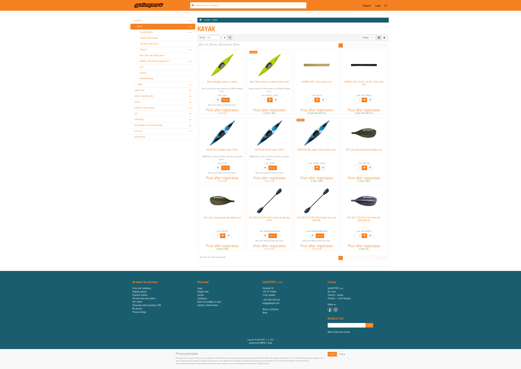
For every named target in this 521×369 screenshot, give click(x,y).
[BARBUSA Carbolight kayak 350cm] (222, 133)
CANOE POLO (139, 90)
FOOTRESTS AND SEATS (149, 44)
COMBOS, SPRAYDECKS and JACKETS (154, 61)
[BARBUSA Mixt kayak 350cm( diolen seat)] (317, 133)
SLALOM (137, 21)
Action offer (139, 137)
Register (367, 5)
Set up (225, 100)
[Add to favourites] (218, 100)
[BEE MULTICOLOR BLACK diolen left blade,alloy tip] (364, 200)
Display (365, 38)
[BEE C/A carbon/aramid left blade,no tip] (364, 133)
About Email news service (339, 332)
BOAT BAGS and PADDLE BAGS (152, 55)
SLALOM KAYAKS (146, 32)
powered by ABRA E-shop (260, 342)
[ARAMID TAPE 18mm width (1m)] (317, 65)
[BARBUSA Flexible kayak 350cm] (269, 133)
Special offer (227, 45)
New (238, 45)
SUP (136, 114)
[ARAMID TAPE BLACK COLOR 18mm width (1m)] (364, 65)
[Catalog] (379, 38)
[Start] (200, 20)
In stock (205, 45)
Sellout (215, 45)
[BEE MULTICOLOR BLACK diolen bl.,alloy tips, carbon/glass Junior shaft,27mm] (269, 200)
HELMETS (143, 73)
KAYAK (140, 26)
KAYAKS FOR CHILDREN (149, 38)
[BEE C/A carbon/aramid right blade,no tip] (222, 200)
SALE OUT (138, 131)
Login (378, 5)
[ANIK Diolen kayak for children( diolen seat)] (269, 65)
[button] (188, 21)
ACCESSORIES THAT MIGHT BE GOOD (148, 125)
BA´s (142, 67)
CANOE (139, 84)
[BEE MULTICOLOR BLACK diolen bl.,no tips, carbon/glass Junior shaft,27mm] (317, 200)
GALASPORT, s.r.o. (335, 288)
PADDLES (143, 50)
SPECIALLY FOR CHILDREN (144, 108)
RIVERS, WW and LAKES (143, 96)
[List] (384, 38)
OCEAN (137, 102)
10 (379, 45)
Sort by (202, 38)
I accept (332, 354)
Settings (342, 354)
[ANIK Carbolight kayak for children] (222, 65)
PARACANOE (139, 119)
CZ (385, 5)
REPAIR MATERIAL (147, 79)
